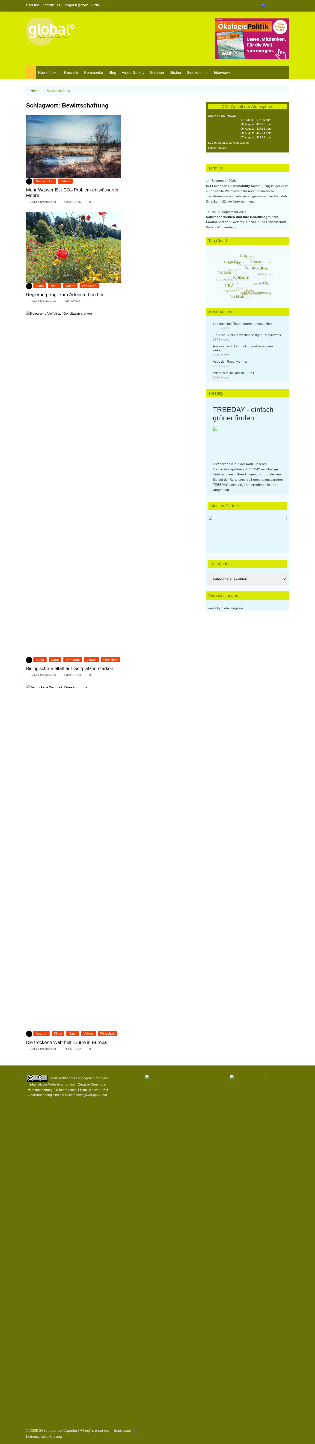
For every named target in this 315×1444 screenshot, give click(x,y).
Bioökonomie (197, 73)
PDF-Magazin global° (72, 5)
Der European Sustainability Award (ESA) (238, 186)
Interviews (222, 73)
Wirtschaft (89, 286)
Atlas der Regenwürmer (230, 361)
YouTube (285, 5)
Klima (40, 286)
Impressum (123, 1430)
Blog (112, 73)
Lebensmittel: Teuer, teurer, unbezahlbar (242, 323)
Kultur (40, 660)
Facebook (269, 5)
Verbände (73, 660)
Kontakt (48, 5)
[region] (247, 529)
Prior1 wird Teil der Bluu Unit (233, 373)
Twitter (277, 5)
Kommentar (93, 73)
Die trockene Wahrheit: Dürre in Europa (66, 1042)
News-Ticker (48, 73)
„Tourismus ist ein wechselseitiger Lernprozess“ (247, 335)
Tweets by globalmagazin (224, 608)
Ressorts (71, 73)
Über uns (32, 5)
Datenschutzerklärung (44, 1436)
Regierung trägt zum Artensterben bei (64, 294)
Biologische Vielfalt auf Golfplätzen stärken (69, 668)
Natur (55, 286)
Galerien (157, 73)
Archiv (95, 5)
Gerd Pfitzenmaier (43, 202)
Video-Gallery (133, 73)
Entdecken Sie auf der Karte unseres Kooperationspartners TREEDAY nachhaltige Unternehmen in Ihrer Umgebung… (245, 469)
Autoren (41, 1033)
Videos (65, 181)
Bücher (175, 73)
